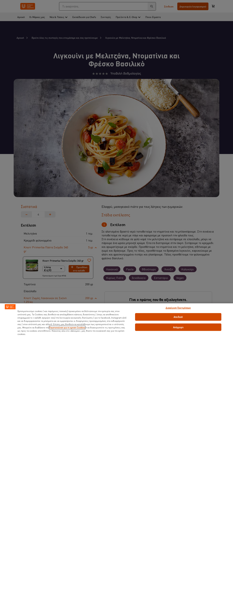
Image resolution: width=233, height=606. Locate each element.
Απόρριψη (178, 327)
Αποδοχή (178, 316)
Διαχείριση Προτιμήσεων (178, 307)
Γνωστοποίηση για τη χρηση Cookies (67, 327)
